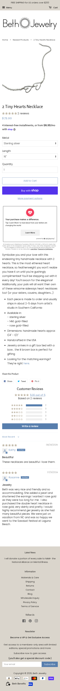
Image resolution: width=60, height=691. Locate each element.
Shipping (30, 581)
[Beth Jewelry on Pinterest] (30, 621)
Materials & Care (30, 577)
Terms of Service (30, 606)
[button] (10, 113)
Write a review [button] (30, 426)
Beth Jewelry (39, 673)
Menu (9, 7)
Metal (5, 138)
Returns (30, 585)
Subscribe (49, 664)
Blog (30, 593)
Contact (30, 589)
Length (6, 151)
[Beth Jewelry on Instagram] (36, 621)
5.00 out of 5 (37, 395)
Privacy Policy (30, 602)
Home (5, 40)
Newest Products (21, 40)
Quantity (7, 164)
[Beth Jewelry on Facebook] (24, 621)
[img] (9, 445)
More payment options (30, 198)
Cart (55, 7)
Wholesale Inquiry (30, 598)
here (26, 363)
